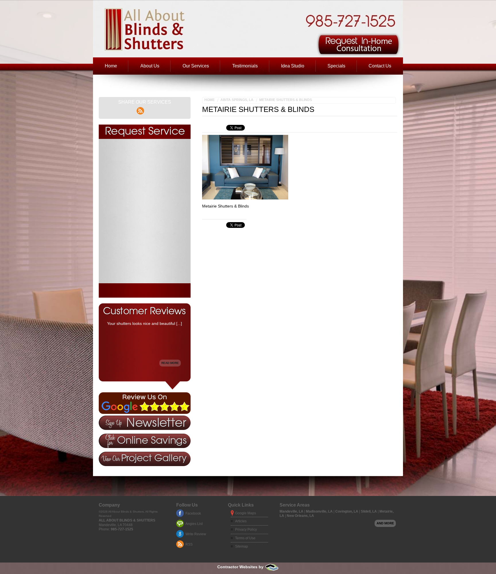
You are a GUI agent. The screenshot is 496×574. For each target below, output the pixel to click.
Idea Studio (292, 65)
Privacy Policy (246, 530)
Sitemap (241, 546)
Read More (170, 362)
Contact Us (380, 65)
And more (385, 523)
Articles (241, 521)
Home (111, 65)
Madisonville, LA (320, 511)
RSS (189, 544)
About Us (149, 65)
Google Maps (245, 513)
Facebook (193, 513)
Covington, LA (347, 511)
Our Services (196, 65)
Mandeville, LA (292, 511)
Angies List (194, 524)
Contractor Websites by (241, 567)
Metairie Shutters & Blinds (285, 100)
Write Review (195, 534)
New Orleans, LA (300, 516)
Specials (336, 65)
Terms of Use (245, 538)
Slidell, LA (369, 511)
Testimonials (245, 65)
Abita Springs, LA (236, 100)
